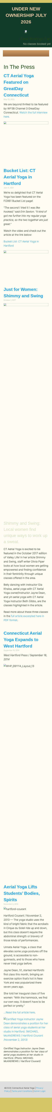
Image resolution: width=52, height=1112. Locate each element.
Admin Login (39, 1091)
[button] (26, 52)
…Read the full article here (19, 1012)
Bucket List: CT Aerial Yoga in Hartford (19, 177)
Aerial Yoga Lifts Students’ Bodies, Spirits (22, 893)
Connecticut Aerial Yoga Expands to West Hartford (23, 639)
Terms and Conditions (22, 1091)
